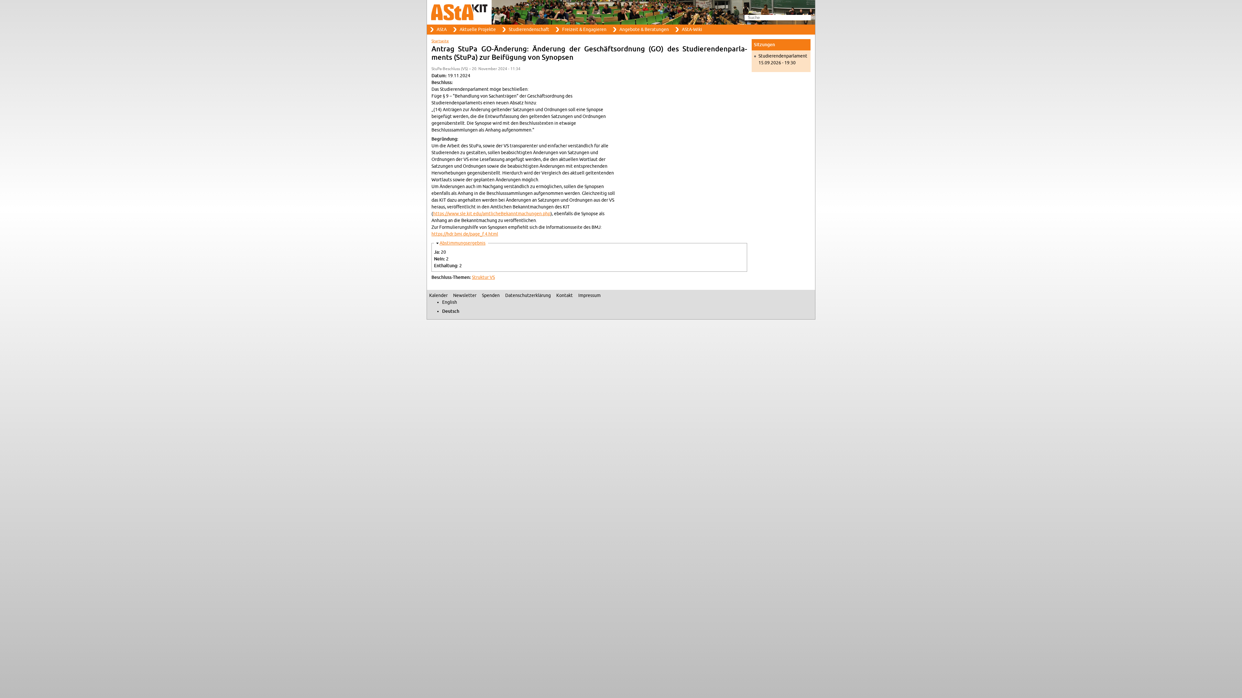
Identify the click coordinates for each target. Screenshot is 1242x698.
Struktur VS (483, 277)
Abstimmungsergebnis (462, 243)
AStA (442, 29)
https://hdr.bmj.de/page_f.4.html (464, 234)
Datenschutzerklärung (528, 295)
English (449, 302)
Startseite (440, 41)
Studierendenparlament (782, 56)
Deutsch (450, 311)
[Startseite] (621, 12)
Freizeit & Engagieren (584, 29)
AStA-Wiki (692, 29)
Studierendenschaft (529, 29)
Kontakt (564, 295)
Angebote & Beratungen (644, 29)
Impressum (589, 295)
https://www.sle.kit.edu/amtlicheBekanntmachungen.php (491, 213)
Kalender (438, 295)
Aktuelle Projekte (478, 29)
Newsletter (464, 295)
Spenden (491, 295)
